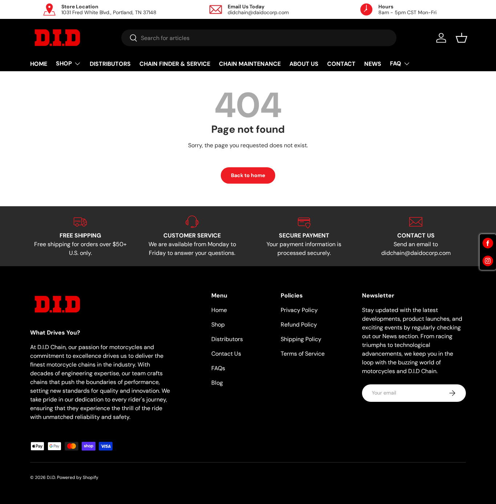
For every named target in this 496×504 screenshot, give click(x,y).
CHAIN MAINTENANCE (250, 64)
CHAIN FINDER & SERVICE (174, 64)
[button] (461, 38)
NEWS (372, 64)
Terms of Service (303, 353)
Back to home (248, 175)
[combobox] (259, 37)
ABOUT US (303, 64)
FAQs (218, 368)
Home (219, 310)
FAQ (395, 63)
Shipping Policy (301, 339)
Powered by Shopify (77, 477)
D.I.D (51, 477)
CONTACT (341, 64)
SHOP (64, 63)
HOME (38, 64)
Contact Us (226, 353)
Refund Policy (299, 324)
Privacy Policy (299, 310)
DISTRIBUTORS (110, 64)
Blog (217, 383)
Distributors (227, 339)
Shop (218, 324)
